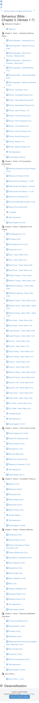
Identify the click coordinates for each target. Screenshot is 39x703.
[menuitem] (1, 5)
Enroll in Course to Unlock (19, 697)
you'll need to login (28, 694)
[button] (1, 2)
